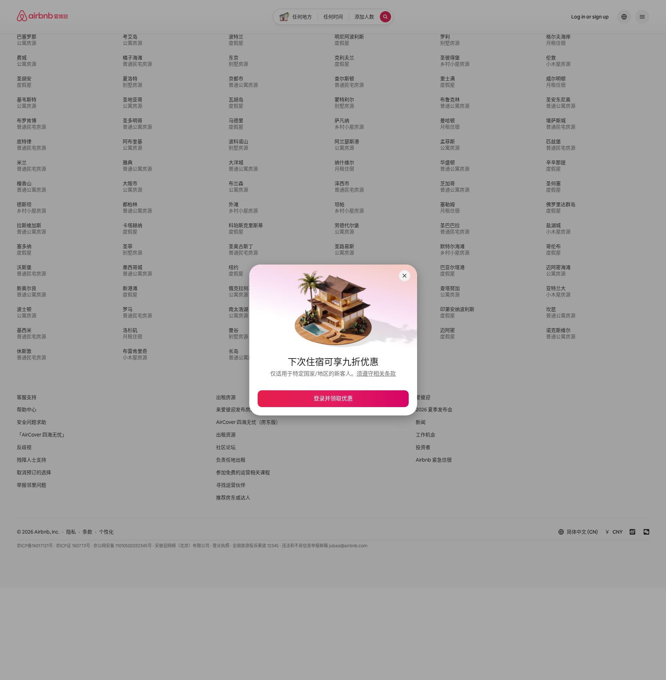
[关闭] (404, 275)
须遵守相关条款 (376, 373)
